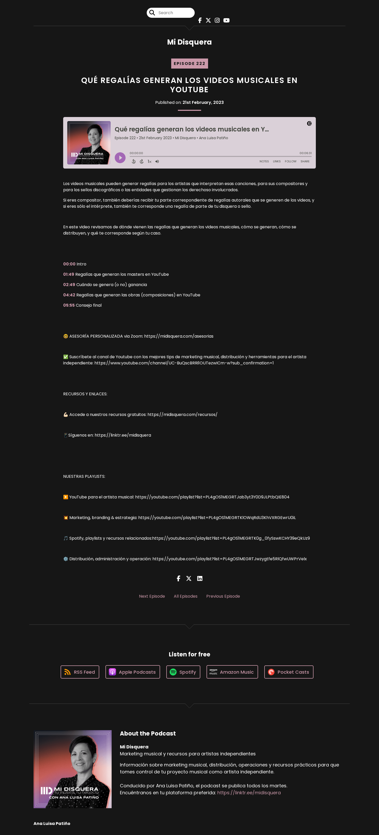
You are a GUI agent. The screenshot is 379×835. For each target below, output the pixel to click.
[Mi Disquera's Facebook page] (199, 20)
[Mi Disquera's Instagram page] (216, 20)
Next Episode (152, 596)
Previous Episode (223, 596)
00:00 (69, 264)
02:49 (69, 285)
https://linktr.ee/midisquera (249, 792)
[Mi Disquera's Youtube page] (225, 20)
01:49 (68, 274)
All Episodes (185, 596)
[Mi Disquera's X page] (207, 20)
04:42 (69, 295)
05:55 (69, 305)
